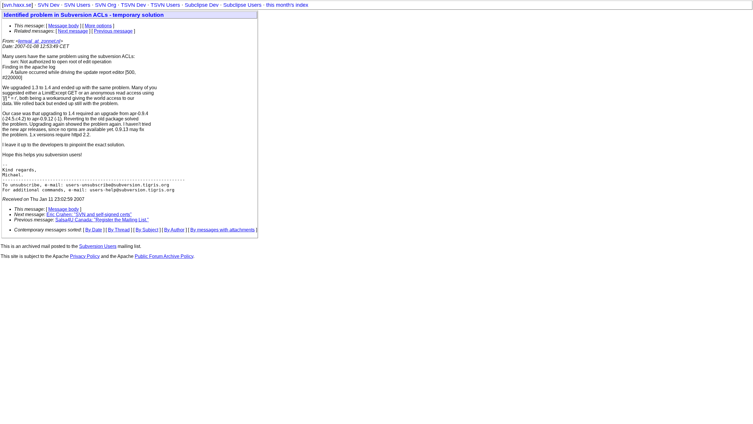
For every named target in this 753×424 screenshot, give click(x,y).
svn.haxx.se (17, 5)
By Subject (147, 229)
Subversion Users (97, 246)
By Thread (119, 229)
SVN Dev (48, 5)
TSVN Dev (133, 5)
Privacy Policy (85, 256)
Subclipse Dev (202, 5)
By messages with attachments (222, 229)
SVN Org (105, 5)
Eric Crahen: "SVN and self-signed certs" (89, 214)
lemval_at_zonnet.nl (39, 41)
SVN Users (77, 5)
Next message (73, 31)
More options (98, 25)
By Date (93, 229)
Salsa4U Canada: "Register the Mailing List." (102, 219)
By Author (174, 229)
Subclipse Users (242, 5)
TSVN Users (165, 5)
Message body (63, 25)
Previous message (113, 31)
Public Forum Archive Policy (164, 256)
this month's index (287, 5)
